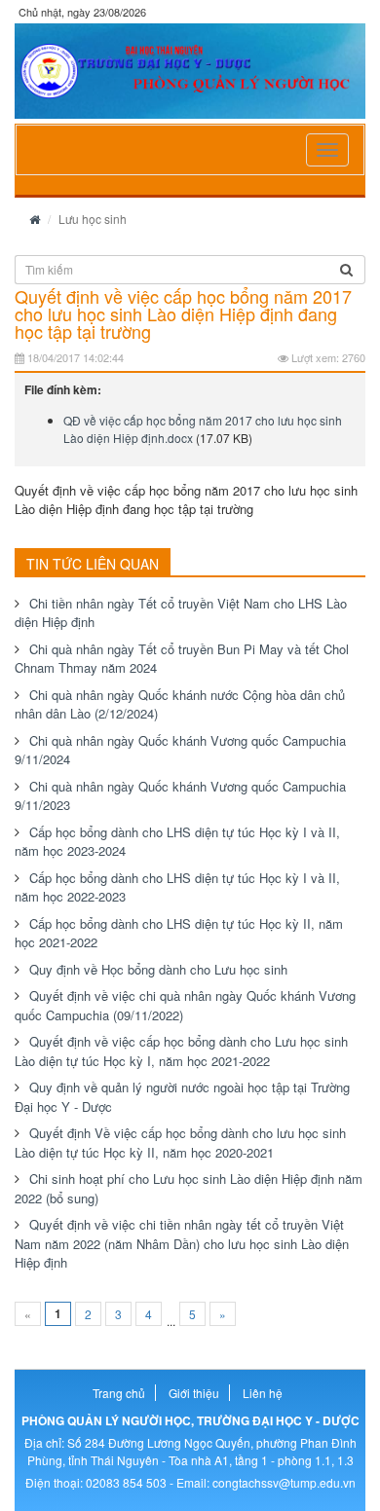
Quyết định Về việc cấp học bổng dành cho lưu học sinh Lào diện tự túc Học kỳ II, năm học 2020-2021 (180, 1142)
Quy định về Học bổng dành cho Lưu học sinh (158, 969)
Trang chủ (119, 1392)
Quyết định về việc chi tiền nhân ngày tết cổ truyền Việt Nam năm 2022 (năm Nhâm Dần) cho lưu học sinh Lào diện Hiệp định (182, 1243)
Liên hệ (263, 1392)
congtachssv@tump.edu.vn (284, 1482)
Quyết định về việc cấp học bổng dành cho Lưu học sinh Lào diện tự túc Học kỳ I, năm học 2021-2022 (181, 1051)
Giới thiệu (194, 1392)
